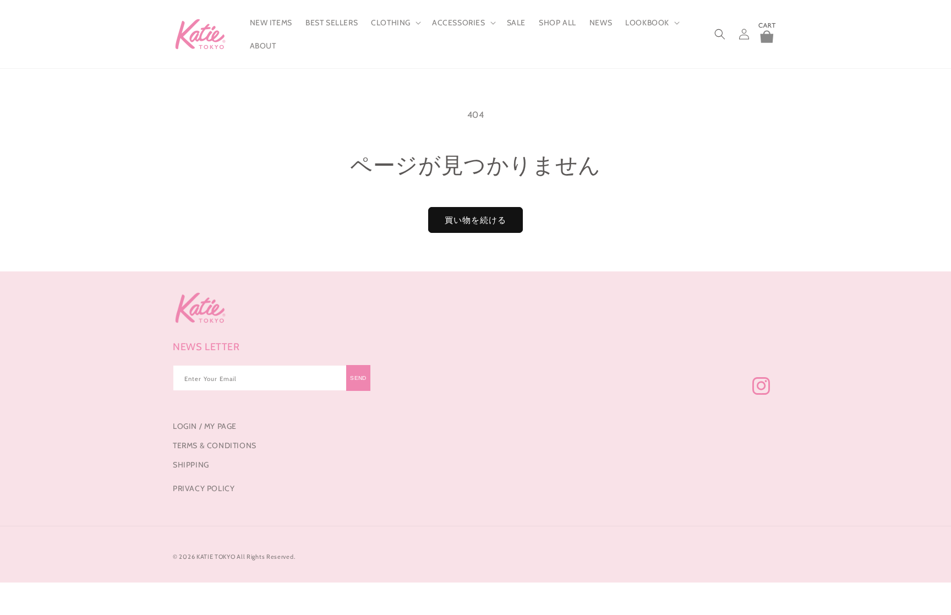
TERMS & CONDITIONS (214, 445)
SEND (358, 378)
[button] (394, 22)
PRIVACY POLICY (203, 488)
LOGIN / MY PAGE (205, 426)
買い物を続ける (475, 220)
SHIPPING (191, 465)
